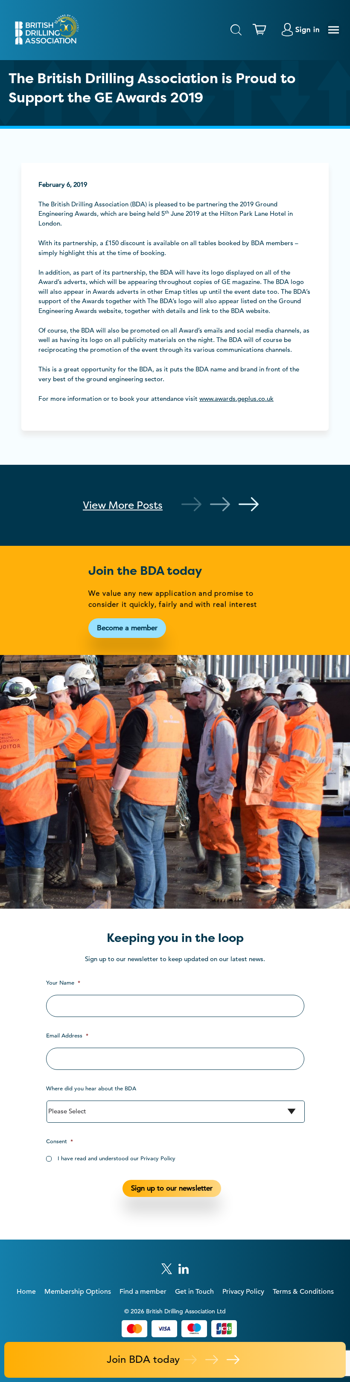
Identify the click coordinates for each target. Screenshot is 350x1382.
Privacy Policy (243, 1291)
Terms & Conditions (303, 1291)
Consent (59, 1141)
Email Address (67, 1035)
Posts (123, 505)
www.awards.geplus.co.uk (236, 398)
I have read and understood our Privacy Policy (116, 1158)
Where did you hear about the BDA (91, 1088)
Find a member (143, 1291)
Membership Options (77, 1291)
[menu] (333, 30)
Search (236, 30)
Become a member (127, 627)
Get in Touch (194, 1291)
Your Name (63, 982)
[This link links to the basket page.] (261, 30)
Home (26, 1291)
